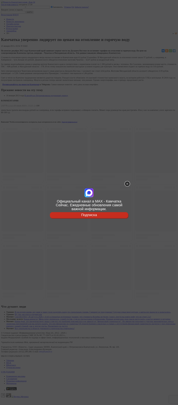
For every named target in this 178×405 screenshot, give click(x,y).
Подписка (89, 215)
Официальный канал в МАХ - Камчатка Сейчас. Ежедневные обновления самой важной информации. (89, 205)
